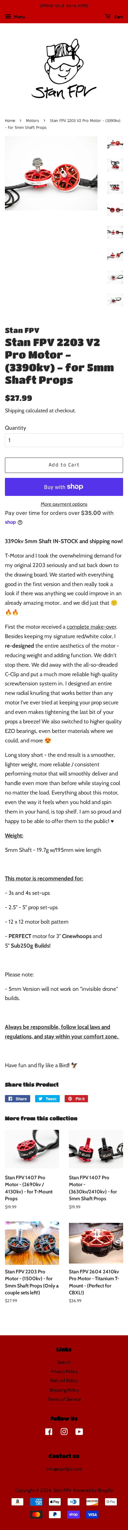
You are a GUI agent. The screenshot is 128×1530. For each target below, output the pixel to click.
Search (64, 1362)
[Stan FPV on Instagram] (64, 1433)
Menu (19, 17)
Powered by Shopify (93, 1490)
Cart (118, 17)
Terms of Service (64, 1399)
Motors (32, 121)
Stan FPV (62, 1490)
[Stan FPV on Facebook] (49, 1433)
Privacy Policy (64, 1371)
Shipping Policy (64, 1390)
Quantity (15, 427)
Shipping (14, 410)
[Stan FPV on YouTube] (79, 1433)
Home (10, 121)
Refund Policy (64, 1380)
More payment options (64, 504)
